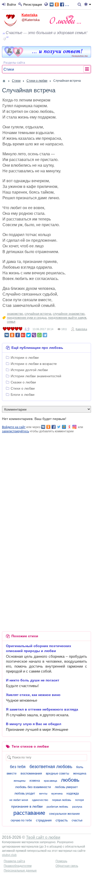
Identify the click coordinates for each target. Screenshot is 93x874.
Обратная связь (67, 866)
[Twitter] (28, 335)
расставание (29, 813)
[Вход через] (47, 4)
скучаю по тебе (21, 820)
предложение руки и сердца (27, 317)
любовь (70, 780)
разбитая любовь (57, 806)
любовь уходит (24, 793)
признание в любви (27, 806)
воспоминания (31, 773)
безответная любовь (51, 766)
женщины (20, 780)
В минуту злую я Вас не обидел (33, 724)
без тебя (18, 767)
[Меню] (87, 4)
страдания (44, 820)
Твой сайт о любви (43, 837)
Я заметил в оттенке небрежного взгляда (42, 709)
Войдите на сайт (14, 427)
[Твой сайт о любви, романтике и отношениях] (65, 19)
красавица (50, 780)
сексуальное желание (64, 813)
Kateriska (29, 15)
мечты (43, 793)
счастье (77, 820)
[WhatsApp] (39, 335)
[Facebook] (17, 335)
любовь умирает (66, 787)
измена (35, 780)
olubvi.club (9, 855)
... (67, 4)
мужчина (56, 793)
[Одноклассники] (12, 335)
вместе (12, 773)
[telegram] (45, 335)
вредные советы (57, 773)
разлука (77, 806)
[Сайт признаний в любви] (46, 56)
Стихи (8, 69)
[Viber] (34, 335)
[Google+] (23, 335)
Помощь (61, 861)
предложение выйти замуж (67, 317)
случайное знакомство (69, 314)
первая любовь (61, 799)
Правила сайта (14, 861)
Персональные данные (20, 870)
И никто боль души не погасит (32, 680)
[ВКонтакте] (6, 335)
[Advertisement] (46, 480)
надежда (72, 793)
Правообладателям (17, 866)
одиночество (40, 799)
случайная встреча (38, 314)
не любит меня (18, 799)
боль (79, 767)
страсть (62, 820)
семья (11, 321)
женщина (79, 773)
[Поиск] (80, 4)
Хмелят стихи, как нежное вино (33, 695)
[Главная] (4, 81)
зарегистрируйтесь (15, 431)
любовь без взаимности (33, 787)
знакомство (15, 314)
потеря (79, 799)
